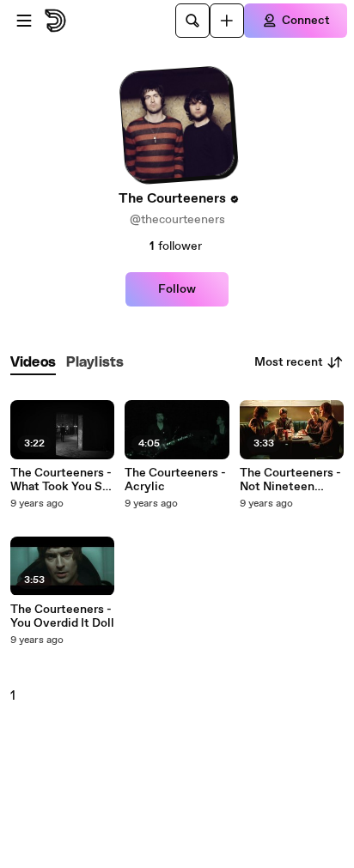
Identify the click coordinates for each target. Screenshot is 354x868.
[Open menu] (24, 20)
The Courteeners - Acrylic (175, 480)
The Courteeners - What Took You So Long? (61, 480)
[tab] (33, 362)
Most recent (288, 362)
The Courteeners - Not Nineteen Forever (290, 480)
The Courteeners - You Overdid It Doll (62, 616)
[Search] (192, 20)
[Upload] (227, 20)
